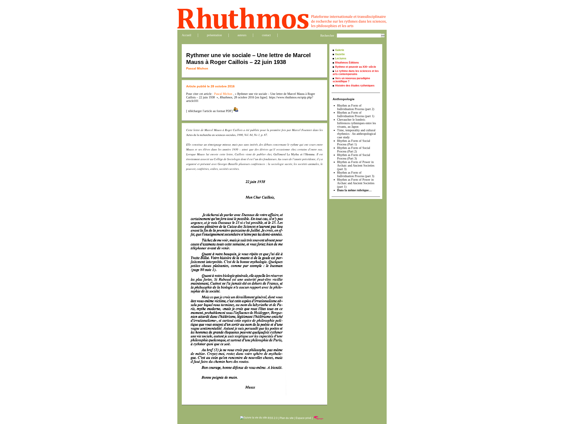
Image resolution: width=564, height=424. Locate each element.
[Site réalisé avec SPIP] (318, 418)
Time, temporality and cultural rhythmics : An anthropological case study (356, 134)
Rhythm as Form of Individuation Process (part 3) (355, 174)
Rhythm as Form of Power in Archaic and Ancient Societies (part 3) (355, 165)
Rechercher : (328, 35)
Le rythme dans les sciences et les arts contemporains (356, 72)
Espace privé (303, 418)
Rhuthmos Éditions (347, 62)
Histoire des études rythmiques (355, 85)
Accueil (186, 35)
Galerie (339, 50)
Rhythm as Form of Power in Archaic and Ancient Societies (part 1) (355, 183)
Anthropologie (343, 99)
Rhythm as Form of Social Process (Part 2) (353, 149)
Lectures (340, 58)
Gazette (340, 54)
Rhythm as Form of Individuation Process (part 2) (355, 107)
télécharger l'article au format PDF (209, 111)
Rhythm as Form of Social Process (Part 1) (353, 142)
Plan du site (287, 418)
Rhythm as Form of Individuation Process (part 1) (355, 114)
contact (266, 35)
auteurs (241, 35)
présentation (214, 35)
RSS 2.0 (272, 418)
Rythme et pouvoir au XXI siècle (355, 66)
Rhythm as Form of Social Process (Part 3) (353, 156)
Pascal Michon (197, 68)
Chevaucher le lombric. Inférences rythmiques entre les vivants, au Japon (356, 123)
